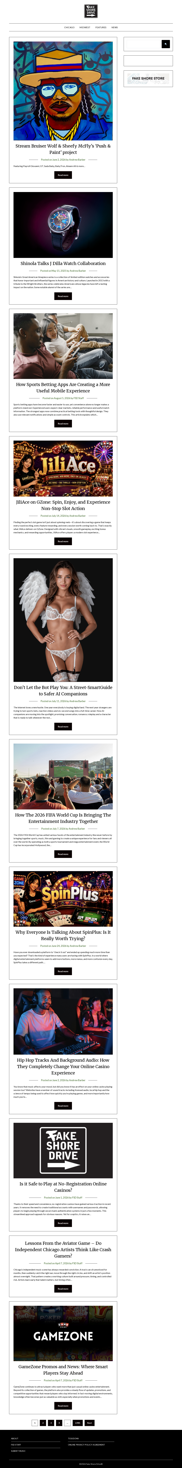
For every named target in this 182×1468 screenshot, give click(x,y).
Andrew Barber (77, 159)
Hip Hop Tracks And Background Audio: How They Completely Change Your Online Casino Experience (63, 1066)
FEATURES (100, 27)
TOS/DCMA (73, 1438)
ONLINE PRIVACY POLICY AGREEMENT (86, 1444)
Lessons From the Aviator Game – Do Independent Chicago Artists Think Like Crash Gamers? (63, 1250)
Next (89, 1423)
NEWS (114, 27)
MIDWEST (84, 27)
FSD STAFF (16, 1444)
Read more (63, 175)
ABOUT (14, 1438)
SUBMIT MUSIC (18, 1451)
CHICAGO (69, 27)
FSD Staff (79, 398)
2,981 (77, 1423)
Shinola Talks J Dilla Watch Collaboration (63, 263)
